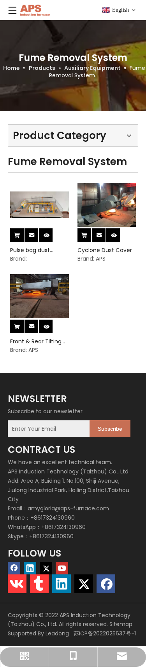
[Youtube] (62, 568)
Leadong (57, 633)
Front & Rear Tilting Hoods (36, 341)
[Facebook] (14, 568)
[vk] (17, 583)
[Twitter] (46, 568)
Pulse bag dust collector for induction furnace (34, 250)
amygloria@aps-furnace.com (68, 508)
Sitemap (120, 624)
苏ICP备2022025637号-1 (104, 633)
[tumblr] (39, 583)
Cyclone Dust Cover (104, 250)
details (52, 233)
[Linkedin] (30, 568)
